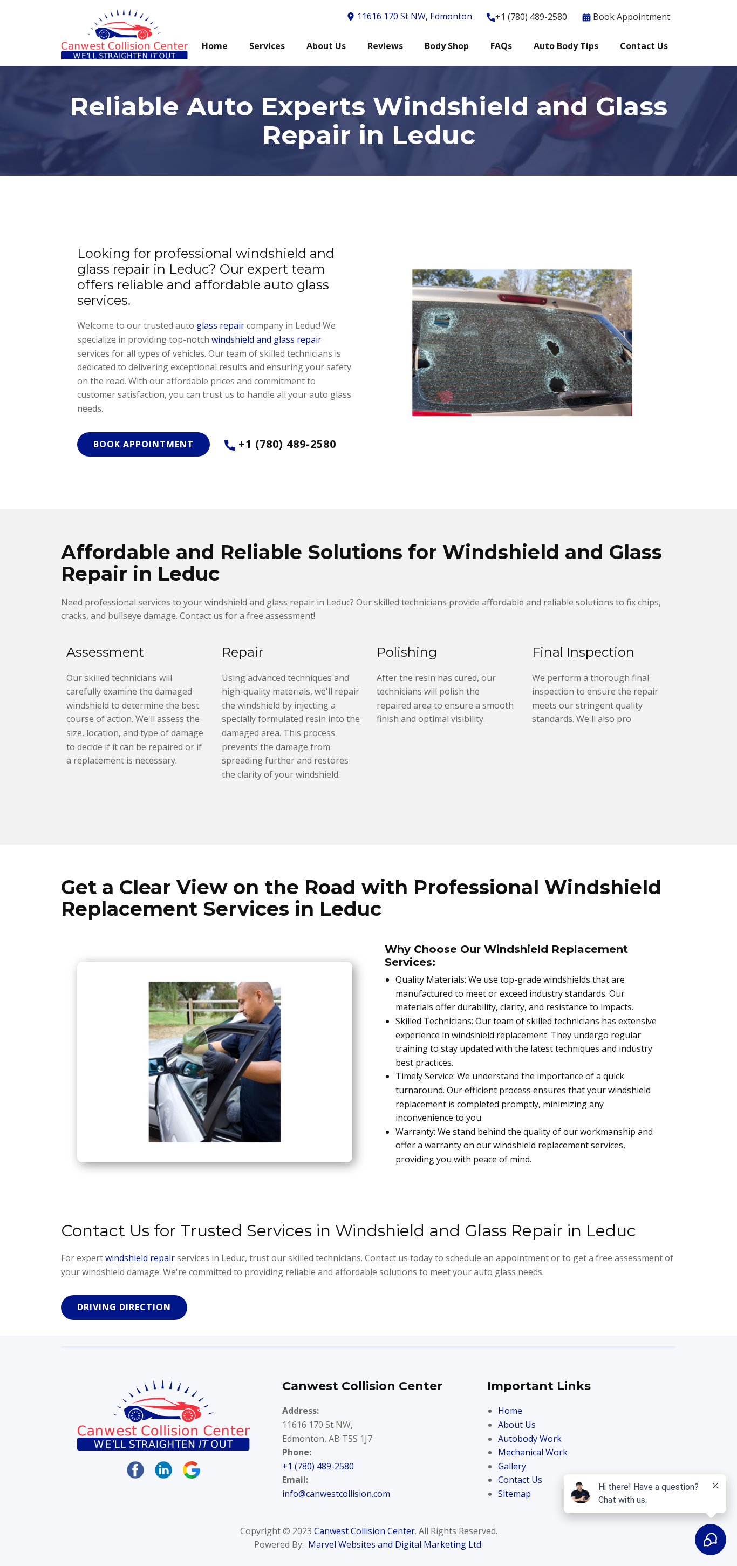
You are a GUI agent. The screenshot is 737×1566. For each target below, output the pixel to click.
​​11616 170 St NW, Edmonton (413, 16)
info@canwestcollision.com (336, 1494)
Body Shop (447, 46)
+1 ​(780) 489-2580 (318, 1466)
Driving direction (124, 1307)
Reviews (385, 46)
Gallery (512, 1466)
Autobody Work (530, 1439)
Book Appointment (630, 17)
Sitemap (514, 1494)
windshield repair (140, 1258)
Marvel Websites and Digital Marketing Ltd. (395, 1544)
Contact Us (644, 46)
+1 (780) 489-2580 (531, 17)
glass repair (220, 325)
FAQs (501, 46)
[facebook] (135, 1470)
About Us (326, 46)
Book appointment (143, 444)
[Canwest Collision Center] (163, 1415)
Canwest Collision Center (364, 1531)
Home (215, 46)
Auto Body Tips (566, 46)
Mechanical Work (533, 1452)
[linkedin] (163, 1470)
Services (267, 46)
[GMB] (191, 1470)
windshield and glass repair (266, 339)
